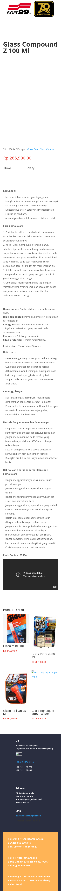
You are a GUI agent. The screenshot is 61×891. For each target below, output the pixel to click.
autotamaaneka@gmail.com (28, 816)
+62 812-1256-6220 (25, 762)
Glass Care (33, 149)
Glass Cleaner (47, 149)
